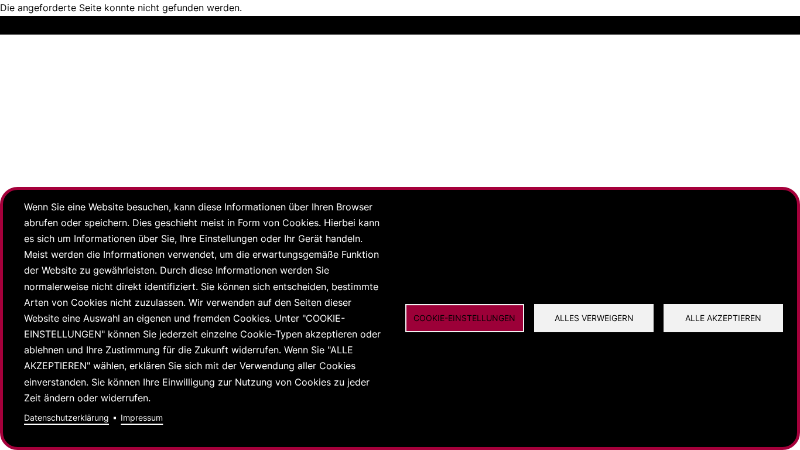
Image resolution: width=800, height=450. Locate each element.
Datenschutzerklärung (66, 417)
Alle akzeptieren (723, 318)
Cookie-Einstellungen (464, 318)
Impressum (142, 417)
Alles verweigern (594, 318)
